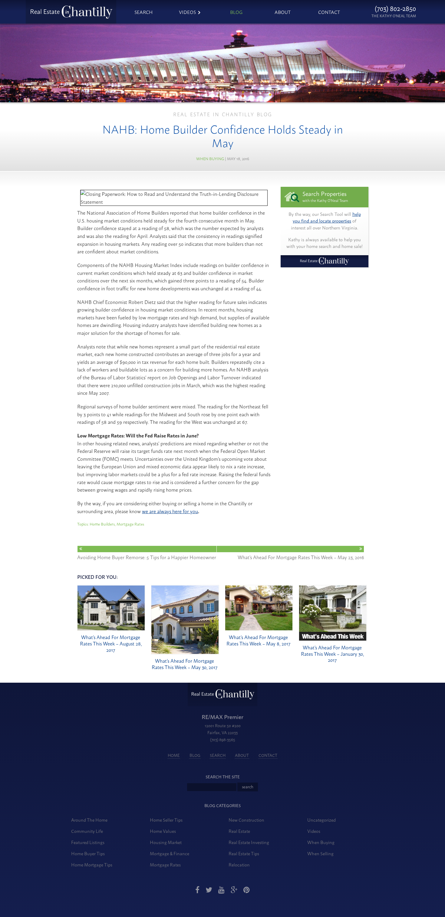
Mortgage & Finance (169, 853)
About (283, 12)
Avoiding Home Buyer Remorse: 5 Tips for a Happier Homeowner (146, 556)
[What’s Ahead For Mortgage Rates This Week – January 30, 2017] (333, 639)
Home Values (163, 831)
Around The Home (89, 819)
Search (143, 12)
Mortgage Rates (165, 864)
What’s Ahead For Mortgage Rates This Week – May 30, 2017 (184, 664)
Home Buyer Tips (88, 853)
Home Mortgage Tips (91, 864)
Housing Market (166, 842)
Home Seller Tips (166, 819)
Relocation (239, 864)
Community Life (87, 831)
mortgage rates (130, 523)
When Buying (210, 158)
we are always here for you (170, 511)
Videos (187, 12)
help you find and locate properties (327, 217)
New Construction (246, 819)
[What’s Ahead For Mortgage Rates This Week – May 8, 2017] (259, 629)
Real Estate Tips (244, 853)
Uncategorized (321, 819)
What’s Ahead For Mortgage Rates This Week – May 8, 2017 (258, 640)
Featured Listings (87, 842)
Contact (329, 12)
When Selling (320, 853)
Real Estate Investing (249, 842)
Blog (236, 12)
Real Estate (239, 831)
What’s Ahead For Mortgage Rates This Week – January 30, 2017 (332, 653)
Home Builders (102, 523)
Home (174, 755)
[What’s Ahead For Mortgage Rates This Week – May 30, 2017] (185, 652)
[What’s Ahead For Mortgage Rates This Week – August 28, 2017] (111, 629)
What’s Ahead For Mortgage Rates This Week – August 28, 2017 (111, 643)
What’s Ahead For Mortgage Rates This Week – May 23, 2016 (301, 556)
